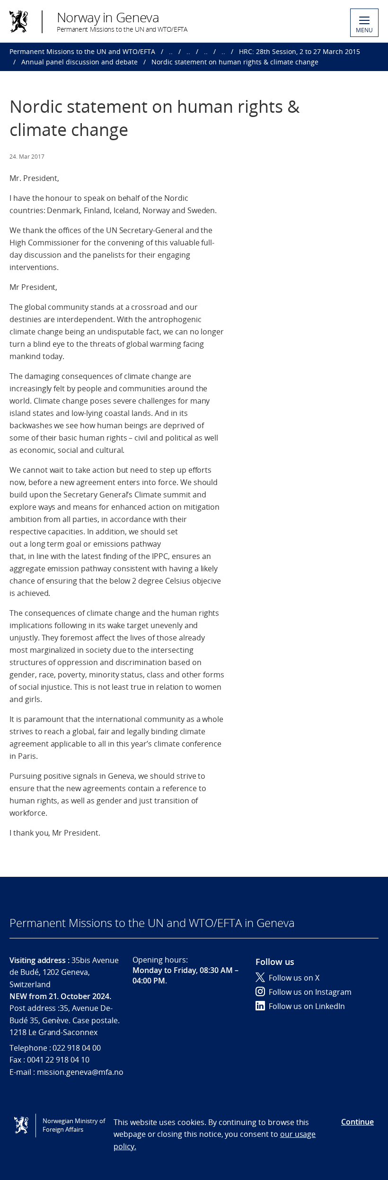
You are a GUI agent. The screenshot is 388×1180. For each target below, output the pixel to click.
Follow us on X (294, 978)
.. (171, 51)
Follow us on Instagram (310, 992)
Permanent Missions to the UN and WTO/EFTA (82, 51)
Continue (357, 1122)
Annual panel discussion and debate (79, 61)
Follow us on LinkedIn (307, 1006)
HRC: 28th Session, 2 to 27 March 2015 (299, 51)
